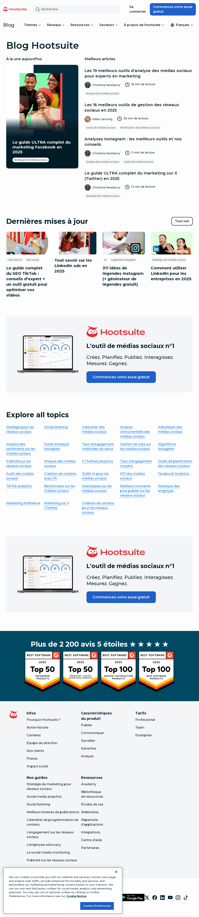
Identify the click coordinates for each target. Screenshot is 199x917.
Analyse (87, 756)
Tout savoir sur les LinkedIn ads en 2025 (73, 265)
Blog (8, 25)
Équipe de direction (42, 743)
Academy (88, 784)
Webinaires (90, 812)
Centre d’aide (91, 840)
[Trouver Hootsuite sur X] (147, 897)
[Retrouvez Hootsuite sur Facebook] (154, 897)
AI (105, 259)
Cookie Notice (76, 896)
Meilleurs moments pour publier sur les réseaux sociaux (135, 490)
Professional (145, 720)
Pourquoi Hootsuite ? (44, 720)
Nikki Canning (102, 119)
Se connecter (137, 9)
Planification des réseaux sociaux (140, 127)
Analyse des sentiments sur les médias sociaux (20, 448)
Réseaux (54, 25)
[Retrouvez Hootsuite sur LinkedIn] (162, 897)
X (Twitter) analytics (97, 461)
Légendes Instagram (123, 259)
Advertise (88, 748)
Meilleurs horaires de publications (53, 812)
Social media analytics (44, 796)
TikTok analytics (19, 486)
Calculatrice (15, 259)
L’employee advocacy (44, 845)
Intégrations (90, 832)
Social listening (56, 427)
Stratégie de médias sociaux (30, 159)
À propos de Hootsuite (142, 25)
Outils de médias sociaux (101, 127)
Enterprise (143, 735)
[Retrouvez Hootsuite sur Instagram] (178, 897)
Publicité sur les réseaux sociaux (52, 860)
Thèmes (30, 25)
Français (182, 25)
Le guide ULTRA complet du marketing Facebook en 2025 (41, 147)
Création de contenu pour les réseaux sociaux (98, 507)
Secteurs (106, 25)
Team (139, 727)
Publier (86, 725)
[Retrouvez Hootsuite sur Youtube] (170, 897)
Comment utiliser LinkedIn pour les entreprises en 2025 (171, 273)
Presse (32, 758)
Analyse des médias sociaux (102, 93)
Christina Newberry (106, 85)
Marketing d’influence (23, 503)
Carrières (34, 735)
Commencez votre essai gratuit (172, 9)
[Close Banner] (116, 872)
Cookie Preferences (97, 905)
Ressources (80, 25)
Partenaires (90, 848)
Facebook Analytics (173, 473)
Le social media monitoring (48, 852)
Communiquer (92, 733)
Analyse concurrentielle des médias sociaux (135, 431)
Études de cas (92, 804)
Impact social (37, 766)
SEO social (32, 259)
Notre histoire (37, 727)
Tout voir (184, 222)
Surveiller (88, 741)
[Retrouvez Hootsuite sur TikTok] (185, 897)
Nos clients (35, 751)
